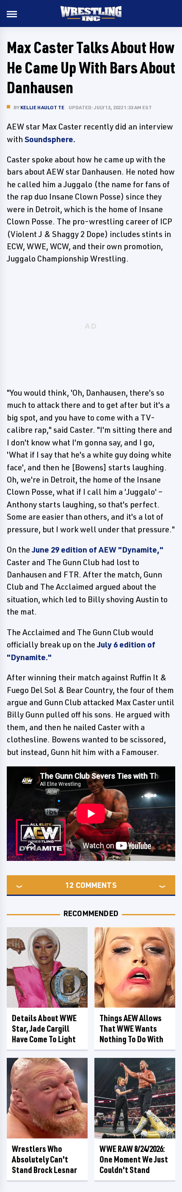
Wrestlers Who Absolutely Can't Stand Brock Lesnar (44, 1159)
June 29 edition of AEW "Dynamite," (97, 550)
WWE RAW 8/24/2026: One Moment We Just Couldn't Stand (133, 1159)
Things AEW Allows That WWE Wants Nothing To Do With (131, 1028)
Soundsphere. (50, 139)
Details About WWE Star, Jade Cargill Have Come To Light (44, 1028)
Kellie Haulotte (42, 107)
